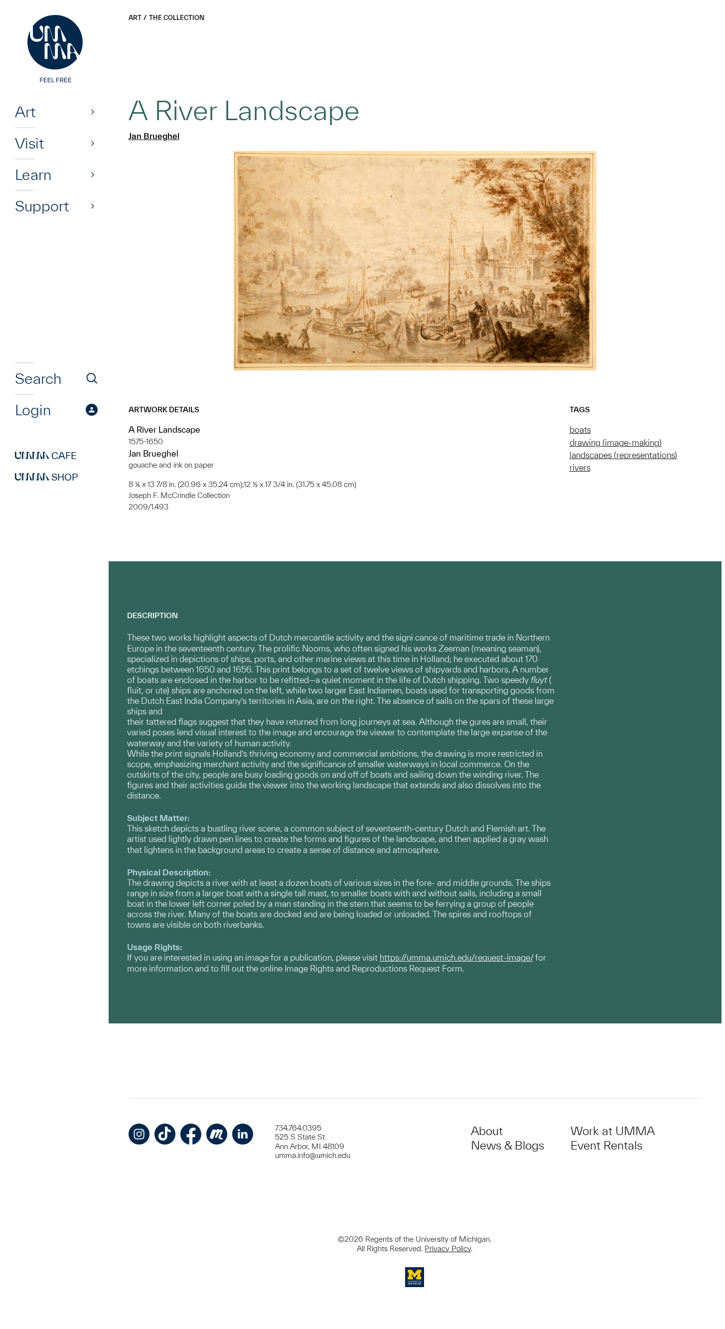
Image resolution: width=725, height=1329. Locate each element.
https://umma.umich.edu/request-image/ (456, 957)
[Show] (93, 112)
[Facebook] (190, 1134)
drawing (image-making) (616, 442)
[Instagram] (139, 1134)
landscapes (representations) (623, 455)
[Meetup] (216, 1134)
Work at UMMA (613, 1131)
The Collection (176, 17)
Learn (33, 174)
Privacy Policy (448, 1248)
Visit (29, 143)
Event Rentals (606, 1145)
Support (42, 205)
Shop (46, 477)
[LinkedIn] (242, 1134)
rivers (580, 467)
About (487, 1131)
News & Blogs (507, 1145)
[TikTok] (164, 1134)
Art (25, 111)
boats (580, 429)
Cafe (46, 455)
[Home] (56, 50)
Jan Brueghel (154, 136)
